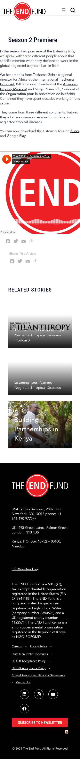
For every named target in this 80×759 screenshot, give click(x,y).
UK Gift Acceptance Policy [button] (29, 668)
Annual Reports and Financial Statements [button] (38, 675)
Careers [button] (17, 646)
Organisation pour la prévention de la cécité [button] (40, 93)
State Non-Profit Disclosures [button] (30, 654)
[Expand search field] (73, 10)
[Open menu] (64, 11)
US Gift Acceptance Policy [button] (29, 661)
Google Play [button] (16, 135)
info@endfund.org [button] (25, 569)
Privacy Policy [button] (38, 646)
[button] (24, 7)
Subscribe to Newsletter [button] (40, 722)
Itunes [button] (74, 131)
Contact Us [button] (23, 682)
